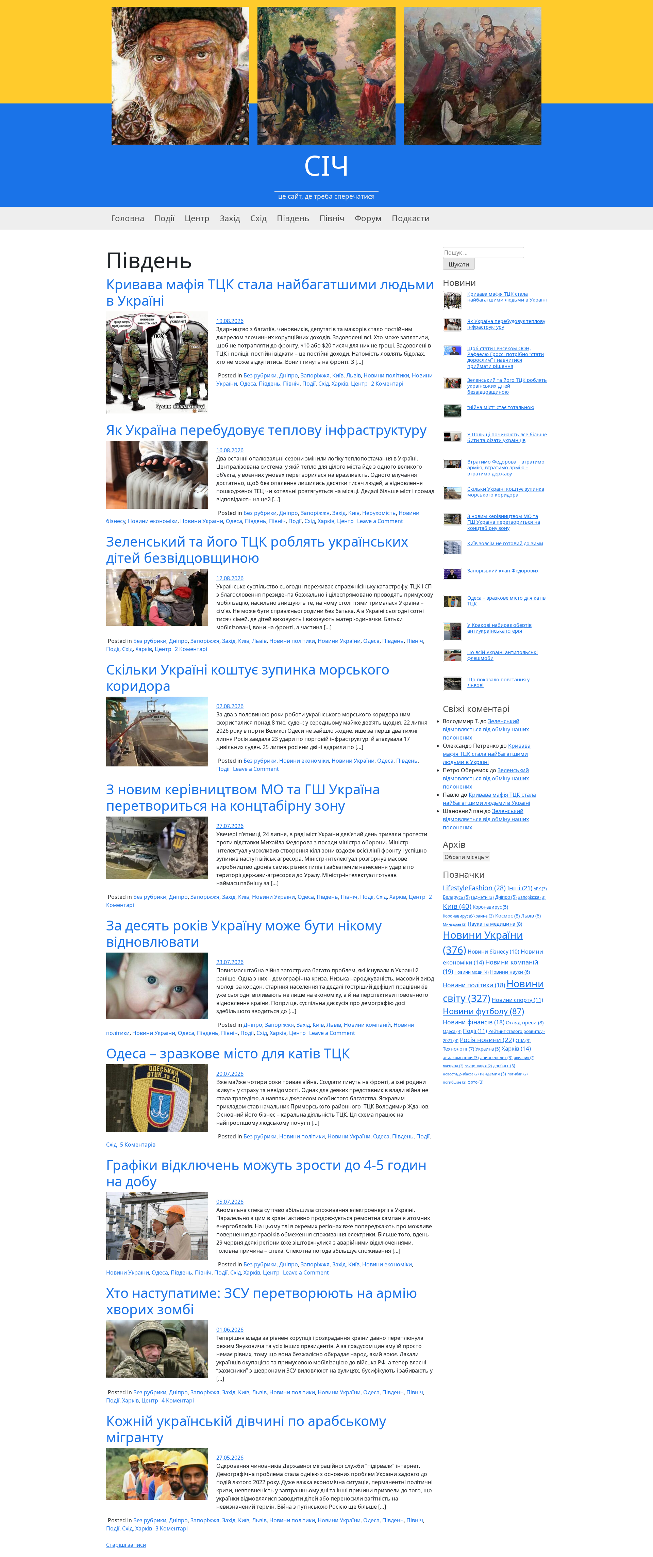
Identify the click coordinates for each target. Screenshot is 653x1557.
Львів (353, 375)
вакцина (453, 1066)
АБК (540, 888)
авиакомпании (461, 1057)
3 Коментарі (171, 1528)
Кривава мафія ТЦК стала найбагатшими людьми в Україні (270, 292)
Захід (230, 218)
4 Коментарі (178, 1400)
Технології (458, 1048)
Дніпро (288, 375)
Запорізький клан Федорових (503, 570)
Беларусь (456, 897)
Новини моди (471, 972)
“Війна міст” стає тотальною (500, 407)
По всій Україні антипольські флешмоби (502, 655)
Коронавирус (490, 907)
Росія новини (487, 1039)
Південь (293, 218)
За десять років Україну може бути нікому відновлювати (244, 933)
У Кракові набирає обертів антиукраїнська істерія (499, 628)
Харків (340, 383)
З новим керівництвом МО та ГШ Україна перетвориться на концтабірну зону (243, 797)
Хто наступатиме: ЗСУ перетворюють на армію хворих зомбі (261, 1300)
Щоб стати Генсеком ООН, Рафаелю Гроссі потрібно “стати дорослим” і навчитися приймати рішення (505, 357)
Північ (332, 218)
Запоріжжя (315, 375)
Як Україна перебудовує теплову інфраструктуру (266, 429)
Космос (507, 915)
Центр (197, 218)
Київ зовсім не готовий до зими (505, 543)
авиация (524, 1057)
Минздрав (454, 924)
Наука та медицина (495, 923)
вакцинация (478, 1066)
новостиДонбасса (461, 1074)
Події (164, 218)
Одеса (248, 383)
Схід (258, 218)
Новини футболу (483, 1011)
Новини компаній (367, 1024)
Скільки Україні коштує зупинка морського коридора (247, 677)
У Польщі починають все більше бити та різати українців (507, 437)
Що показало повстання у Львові (498, 682)
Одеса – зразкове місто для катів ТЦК (228, 1053)
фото (476, 1082)
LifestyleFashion (474, 887)
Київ (338, 375)
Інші (519, 887)
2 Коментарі (387, 383)
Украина (487, 1049)
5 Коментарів (137, 1144)
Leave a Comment (380, 521)
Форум (368, 218)
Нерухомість (379, 513)
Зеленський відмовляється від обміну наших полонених (486, 729)
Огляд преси (524, 1022)
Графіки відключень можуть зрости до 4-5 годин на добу (266, 1172)
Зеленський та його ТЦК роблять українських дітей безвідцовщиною (257, 549)
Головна (127, 218)
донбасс (504, 1065)
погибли (517, 1074)
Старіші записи (126, 1544)
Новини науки (510, 972)
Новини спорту (517, 1000)
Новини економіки (153, 521)
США (523, 1040)
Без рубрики (260, 375)
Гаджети (482, 897)
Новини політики (386, 375)
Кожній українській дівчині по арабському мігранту (246, 1428)
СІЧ (326, 164)
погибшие (454, 1082)
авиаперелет (496, 1057)
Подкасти (411, 218)
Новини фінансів (473, 1022)
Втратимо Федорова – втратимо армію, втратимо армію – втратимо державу (506, 467)
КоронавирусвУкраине (468, 916)
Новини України (201, 521)
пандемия (493, 1073)
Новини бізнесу (493, 951)
